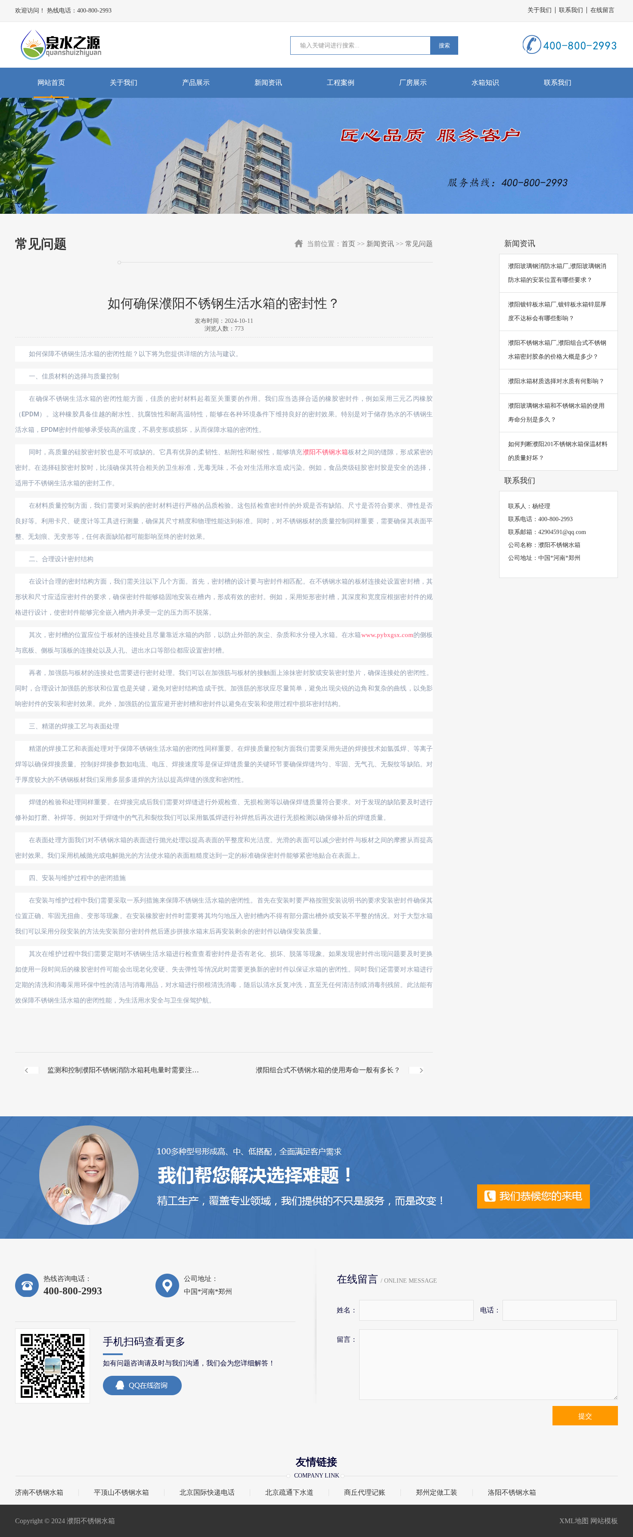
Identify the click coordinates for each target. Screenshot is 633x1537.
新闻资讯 (268, 82)
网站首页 (51, 82)
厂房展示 (413, 82)
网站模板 (604, 1521)
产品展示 (196, 82)
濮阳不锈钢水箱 (325, 452)
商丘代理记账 (364, 1492)
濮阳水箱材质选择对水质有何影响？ (556, 381)
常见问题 (419, 243)
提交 (585, 1416)
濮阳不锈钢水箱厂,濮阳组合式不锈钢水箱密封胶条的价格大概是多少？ (557, 350)
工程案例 (340, 82)
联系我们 (571, 10)
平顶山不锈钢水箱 (121, 1492)
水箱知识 (485, 82)
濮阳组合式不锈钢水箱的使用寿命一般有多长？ (328, 1070)
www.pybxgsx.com (387, 634)
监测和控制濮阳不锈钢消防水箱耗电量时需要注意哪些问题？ (123, 1077)
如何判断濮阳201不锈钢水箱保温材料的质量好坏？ (558, 451)
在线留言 (602, 10)
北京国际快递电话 (207, 1492)
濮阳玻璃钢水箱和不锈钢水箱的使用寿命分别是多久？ (556, 413)
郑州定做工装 (436, 1492)
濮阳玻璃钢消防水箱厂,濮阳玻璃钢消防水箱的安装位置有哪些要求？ (557, 273)
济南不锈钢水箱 (39, 1492)
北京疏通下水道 (289, 1492)
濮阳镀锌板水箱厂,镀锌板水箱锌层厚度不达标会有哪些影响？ (557, 311)
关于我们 (540, 10)
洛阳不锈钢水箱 (512, 1492)
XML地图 (574, 1521)
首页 (348, 243)
